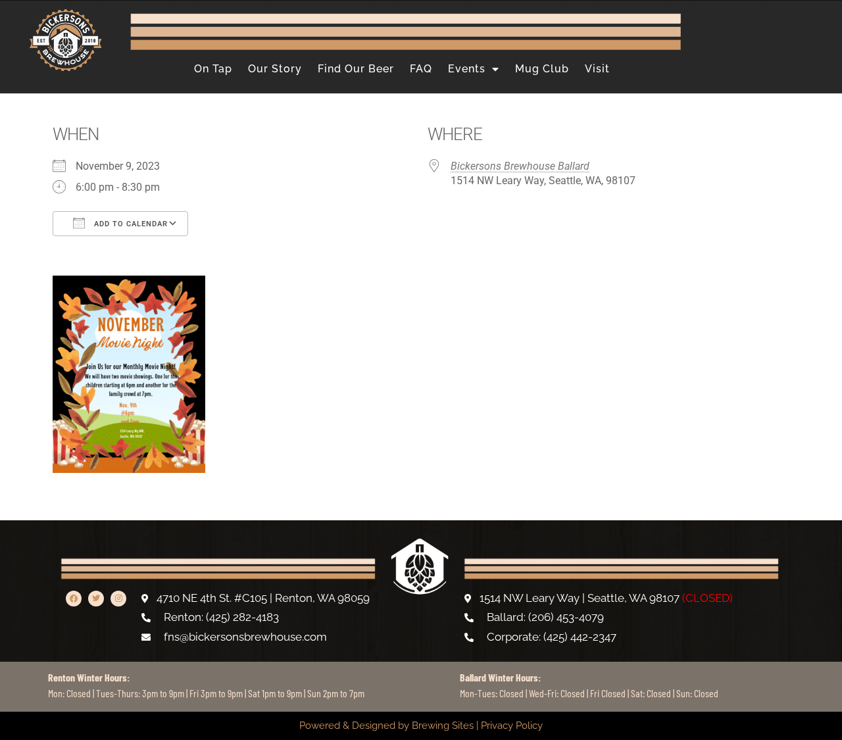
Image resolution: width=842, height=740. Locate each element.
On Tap (213, 68)
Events (466, 68)
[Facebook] (74, 598)
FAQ (421, 68)
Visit (597, 68)
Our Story (275, 68)
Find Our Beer (356, 68)
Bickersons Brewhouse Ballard (520, 166)
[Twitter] (96, 598)
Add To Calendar (129, 224)
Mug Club (542, 68)
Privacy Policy (512, 725)
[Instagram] (118, 598)
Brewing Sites (443, 725)
